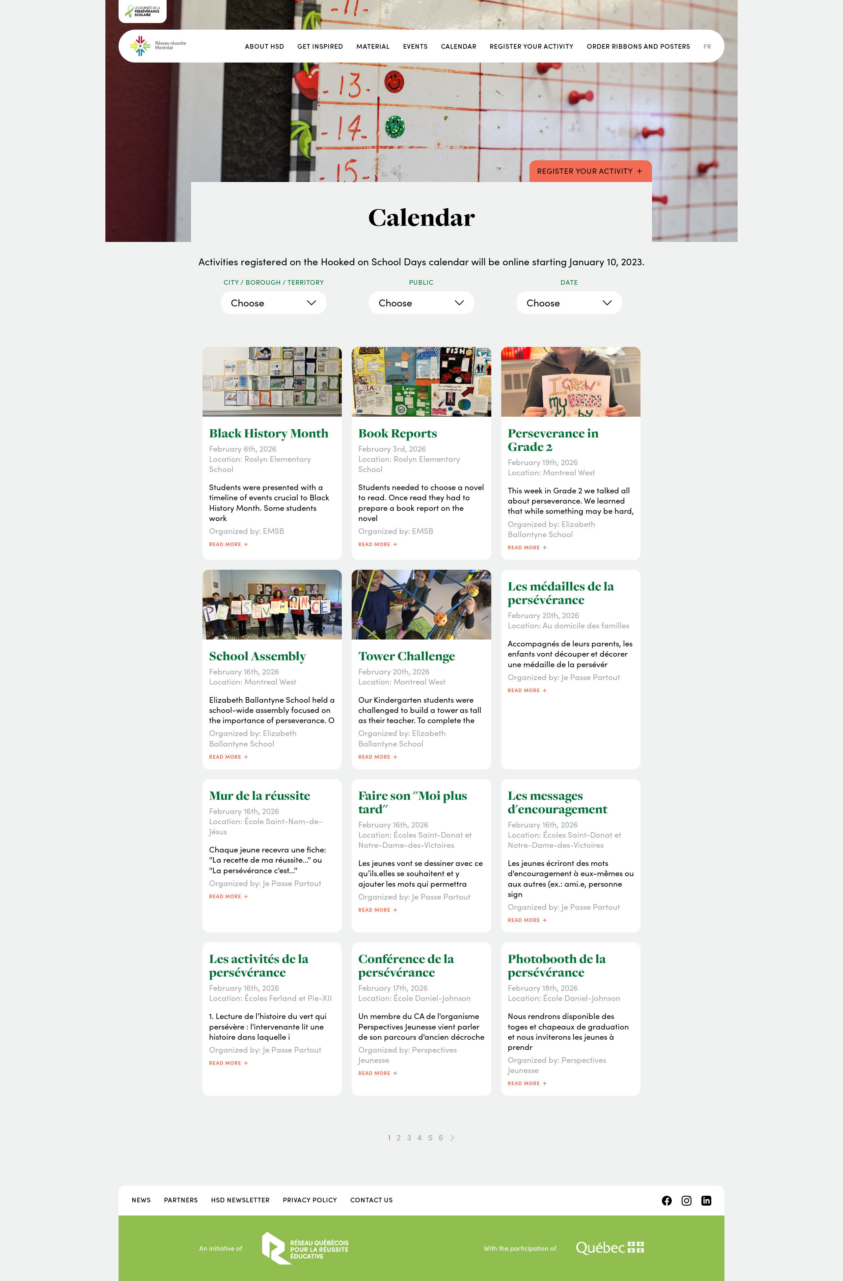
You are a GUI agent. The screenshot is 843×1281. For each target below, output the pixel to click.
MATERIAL (373, 45)
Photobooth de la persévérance (557, 965)
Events (415, 45)
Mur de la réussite (259, 795)
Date (569, 282)
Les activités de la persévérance (259, 965)
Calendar (458, 45)
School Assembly (257, 656)
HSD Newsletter (240, 1199)
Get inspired (320, 45)
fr (707, 46)
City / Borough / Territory (274, 282)
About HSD (264, 45)
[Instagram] (687, 1199)
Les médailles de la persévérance (561, 593)
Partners (181, 1199)
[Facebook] (667, 1199)
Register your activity (532, 45)
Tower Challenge (406, 656)
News (141, 1199)
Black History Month (269, 433)
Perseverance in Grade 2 (553, 440)
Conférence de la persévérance (406, 965)
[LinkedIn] (706, 1199)
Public (421, 282)
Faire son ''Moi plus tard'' (412, 802)
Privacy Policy (310, 1199)
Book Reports (397, 433)
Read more (229, 543)
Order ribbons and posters (638, 45)
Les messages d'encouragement (558, 802)
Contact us (371, 1199)
